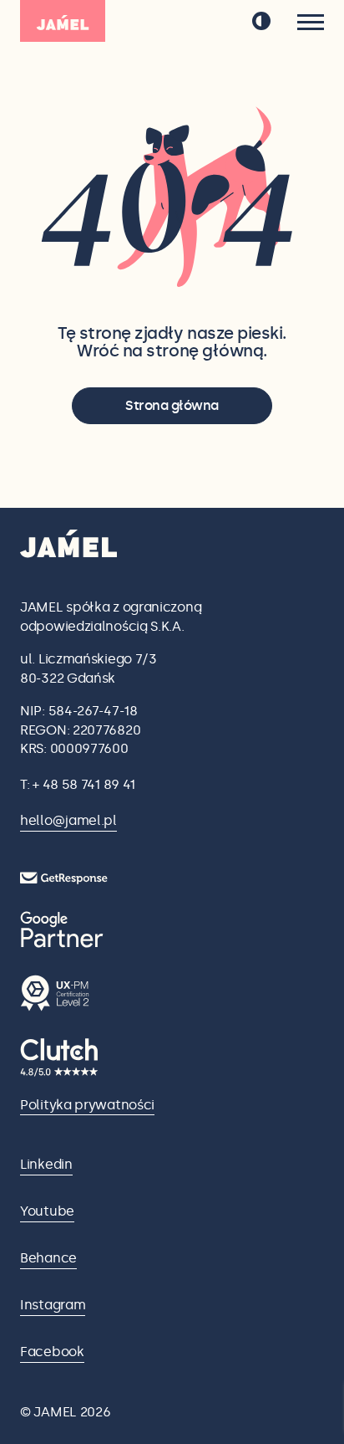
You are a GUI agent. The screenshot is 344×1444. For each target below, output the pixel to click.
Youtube (47, 1211)
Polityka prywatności (87, 1105)
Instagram (52, 1305)
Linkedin (46, 1164)
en (215, 22)
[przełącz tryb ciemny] (261, 21)
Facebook (52, 1352)
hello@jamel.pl (68, 820)
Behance (48, 1258)
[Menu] (310, 22)
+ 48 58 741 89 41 (84, 784)
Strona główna (172, 405)
